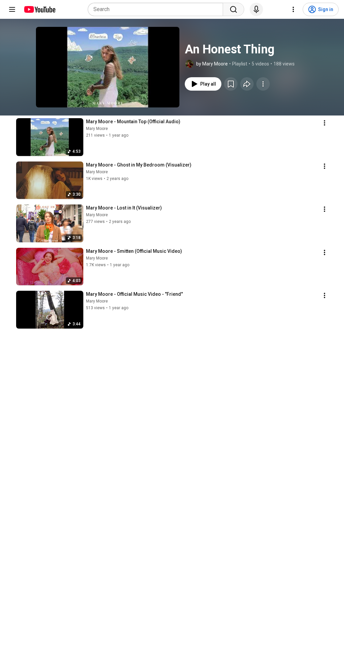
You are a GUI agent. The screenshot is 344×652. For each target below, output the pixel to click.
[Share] (247, 84)
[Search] (233, 9)
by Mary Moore (212, 63)
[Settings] (293, 9)
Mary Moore (97, 128)
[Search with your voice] (256, 9)
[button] (107, 67)
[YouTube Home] (39, 9)
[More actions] (263, 84)
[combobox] (157, 9)
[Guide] (12, 9)
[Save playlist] (231, 84)
